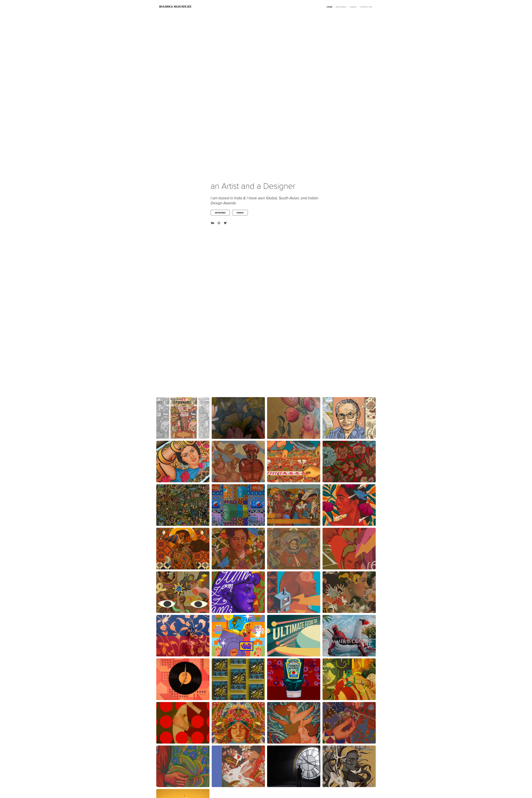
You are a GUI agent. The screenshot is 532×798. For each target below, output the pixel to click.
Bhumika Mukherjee (175, 6)
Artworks (341, 7)
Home (329, 7)
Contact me (366, 7)
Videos (353, 7)
